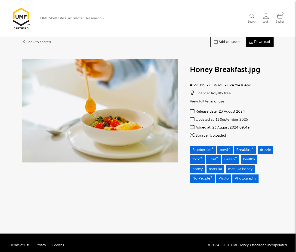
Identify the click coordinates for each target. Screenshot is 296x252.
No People (201, 178)
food (196, 159)
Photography (245, 178)
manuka (215, 169)
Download (262, 42)
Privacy (41, 245)
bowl (224, 150)
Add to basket (230, 42)
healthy (249, 159)
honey (197, 169)
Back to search (38, 42)
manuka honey (240, 169)
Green (229, 159)
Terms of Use (20, 245)
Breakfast (244, 150)
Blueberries (201, 150)
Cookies (58, 245)
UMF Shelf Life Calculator (61, 18)
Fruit (212, 159)
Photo (224, 178)
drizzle (265, 150)
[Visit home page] (21, 18)
